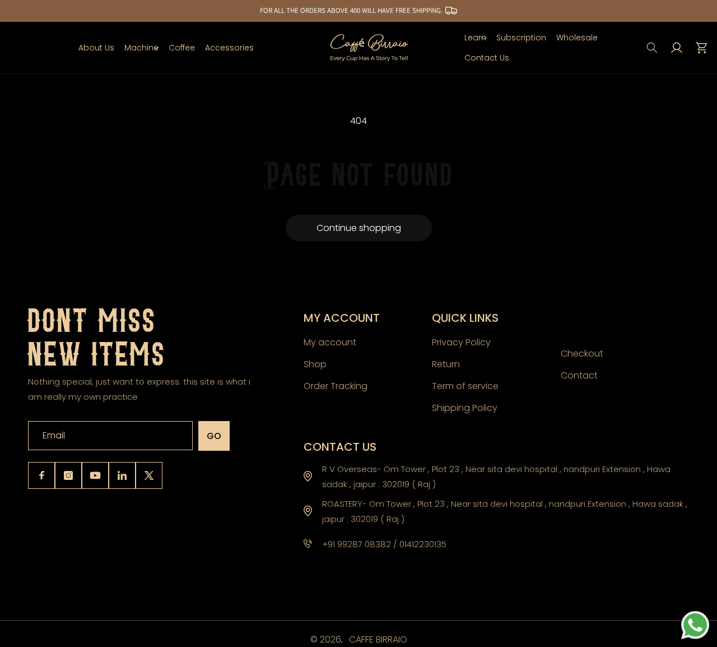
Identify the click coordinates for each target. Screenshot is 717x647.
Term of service (465, 385)
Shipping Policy (464, 407)
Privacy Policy (461, 342)
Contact (579, 374)
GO (214, 435)
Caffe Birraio (378, 639)
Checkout (582, 353)
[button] (141, 48)
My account (330, 342)
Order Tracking (335, 385)
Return (446, 363)
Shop (315, 363)
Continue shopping (358, 227)
